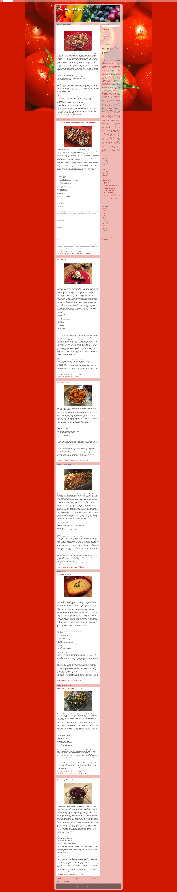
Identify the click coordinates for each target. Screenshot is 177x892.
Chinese (111, 81)
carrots (111, 77)
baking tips (110, 64)
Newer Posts (61, 878)
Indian (105, 108)
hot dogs (108, 107)
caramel (66, 253)
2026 (104, 158)
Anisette (111, 60)
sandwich (115, 135)
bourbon (107, 70)
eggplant (118, 94)
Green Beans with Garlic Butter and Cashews (69, 688)
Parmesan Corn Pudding (64, 574)
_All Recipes (104, 242)
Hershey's (104, 105)
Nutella (103, 119)
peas (108, 126)
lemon (108, 112)
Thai (117, 143)
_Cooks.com (104, 241)
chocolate (66, 116)
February (106, 215)
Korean (111, 111)
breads (61, 253)
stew (103, 141)
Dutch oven (105, 94)
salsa (108, 135)
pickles (110, 127)
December (106, 180)
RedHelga (88, 886)
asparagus (104, 63)
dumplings (118, 93)
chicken (118, 80)
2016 (104, 177)
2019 (104, 171)
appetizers (117, 60)
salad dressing (115, 134)
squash (71, 460)
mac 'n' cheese (105, 113)
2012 (104, 223)
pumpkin (82, 253)
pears (104, 126)
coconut (114, 84)
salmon (103, 135)
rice (117, 133)
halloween (111, 103)
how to (113, 107)
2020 (104, 169)
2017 (104, 175)
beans (61, 773)
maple (117, 113)
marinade (103, 115)
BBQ (111, 66)
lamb (115, 111)
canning (112, 76)
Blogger (97, 886)
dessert (115, 91)
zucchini (105, 151)
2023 (104, 164)
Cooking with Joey (71, 9)
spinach (110, 139)
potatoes (115, 130)
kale (118, 110)
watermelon (104, 150)
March (105, 213)
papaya (113, 121)
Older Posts (95, 878)
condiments (116, 85)
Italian (103, 110)
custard (103, 91)
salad (108, 134)
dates (109, 91)
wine (82, 874)
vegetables (80, 773)
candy (61, 116)
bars (103, 66)
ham (117, 103)
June (105, 208)
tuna (107, 146)
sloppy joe (118, 138)
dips (113, 93)
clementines (104, 84)
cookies (104, 87)
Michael (105, 40)
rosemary (103, 134)
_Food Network (105, 239)
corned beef (114, 87)
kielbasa (103, 111)
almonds (103, 60)
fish (113, 97)
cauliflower (108, 78)
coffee (119, 84)
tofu (112, 145)
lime (113, 112)
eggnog (112, 94)
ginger (103, 101)
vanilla (103, 147)
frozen (117, 99)
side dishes (66, 460)
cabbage (108, 74)
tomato (116, 145)
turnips (117, 146)
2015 (104, 178)
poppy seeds (104, 130)
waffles (117, 149)
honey (103, 107)
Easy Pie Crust (91, 362)
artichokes (117, 62)
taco (105, 143)
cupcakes (115, 90)
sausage (109, 137)
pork (109, 130)
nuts (107, 119)
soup (104, 139)
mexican (103, 116)
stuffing (116, 141)
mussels (113, 117)
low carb (117, 112)
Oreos (114, 120)
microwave (110, 116)
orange (66, 874)
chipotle (117, 81)
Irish (118, 108)
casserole (62, 567)
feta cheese (108, 97)
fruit (103, 100)
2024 (104, 162)
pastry (119, 123)
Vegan (81, 460)
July (105, 206)
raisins (71, 376)
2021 (104, 167)
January (106, 217)
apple (105, 62)
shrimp (103, 138)
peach (104, 124)
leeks (104, 112)
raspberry (105, 133)
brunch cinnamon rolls (106, 73)
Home (78, 878)
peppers (103, 127)
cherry (111, 80)
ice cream (118, 107)
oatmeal (112, 119)
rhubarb (111, 133)
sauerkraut (104, 137)
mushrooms (106, 117)
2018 (104, 173)
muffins (118, 116)
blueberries (115, 68)
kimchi (107, 111)
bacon (113, 63)
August (106, 204)
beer (107, 67)
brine (118, 70)
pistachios (110, 128)
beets (111, 67)
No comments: (74, 114)
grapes (111, 101)
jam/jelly (109, 110)
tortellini (103, 146)
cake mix (114, 74)
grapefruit (107, 101)
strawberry (109, 141)
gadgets (108, 100)
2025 (104, 160)
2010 (104, 227)
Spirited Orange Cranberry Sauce (66, 780)
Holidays (117, 105)
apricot (111, 62)
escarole (117, 96)
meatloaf (116, 115)
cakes (118, 74)
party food (105, 123)
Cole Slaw (95, 412)
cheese (66, 681)
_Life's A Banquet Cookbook (108, 237)
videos (111, 149)
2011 (104, 225)
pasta (114, 123)
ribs (114, 133)
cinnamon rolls (112, 83)
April (105, 211)
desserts (70, 253)
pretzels (103, 131)
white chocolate (111, 150)
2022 (104, 166)
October (106, 201)
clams (118, 83)
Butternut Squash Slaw (63, 382)
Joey (104, 38)
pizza (115, 128)
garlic (65, 773)
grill (102, 103)
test (113, 143)
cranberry (62, 874)
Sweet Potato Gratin (62, 467)
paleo (118, 120)
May (105, 210)
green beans (116, 101)
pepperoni (117, 126)
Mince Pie (62, 302)
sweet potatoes (74, 567)
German (117, 100)
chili (105, 81)
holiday (74, 116)
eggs (104, 96)
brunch (115, 71)
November (106, 182)
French (117, 97)
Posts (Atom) (66, 881)
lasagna (118, 111)
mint (114, 116)
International (111, 108)
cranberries (105, 88)
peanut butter (111, 124)
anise (108, 60)
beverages (115, 67)
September (107, 202)
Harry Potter (104, 104)
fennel (103, 97)
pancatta (108, 121)
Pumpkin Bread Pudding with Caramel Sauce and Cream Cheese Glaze (77, 122)
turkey (112, 146)
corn (70, 681)
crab (119, 87)
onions (103, 120)
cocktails (109, 84)
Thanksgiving (87, 253)
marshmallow (110, 115)
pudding (78, 253)
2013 (104, 221)
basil (107, 66)
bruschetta (113, 73)
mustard (117, 117)
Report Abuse (105, 29)
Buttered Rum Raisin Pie (64, 260)
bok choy (103, 70)
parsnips (117, 121)
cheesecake (104, 80)
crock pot (70, 116)
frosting (112, 99)
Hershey (116, 104)
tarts (109, 143)
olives (118, 119)
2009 (104, 228)
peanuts (78, 116)
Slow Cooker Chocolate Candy (65, 27)
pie (69, 376)
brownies (110, 71)
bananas (116, 64)
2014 (104, 219)
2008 (104, 230)
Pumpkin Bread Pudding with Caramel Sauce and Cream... (111, 186)
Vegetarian (85, 460)
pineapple (104, 128)
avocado (109, 63)
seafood (116, 137)
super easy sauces (106, 142)
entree (110, 96)
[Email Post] (80, 114)
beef (103, 67)
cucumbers (109, 90)
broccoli (103, 71)
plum (118, 128)
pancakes (103, 121)
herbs (110, 104)
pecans (112, 126)
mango (113, 113)
